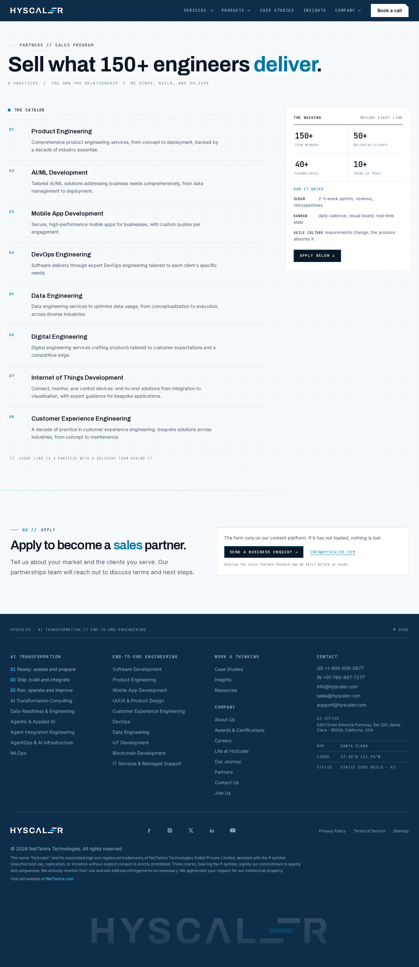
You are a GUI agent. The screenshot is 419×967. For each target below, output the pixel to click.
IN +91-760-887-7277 (341, 677)
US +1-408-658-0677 (340, 668)
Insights (314, 10)
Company (345, 10)
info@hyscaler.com (332, 552)
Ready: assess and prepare (43, 669)
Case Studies (277, 10)
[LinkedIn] (212, 830)
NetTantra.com (60, 878)
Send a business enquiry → (264, 552)
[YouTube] (233, 830)
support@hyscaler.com (341, 705)
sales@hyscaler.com (338, 695)
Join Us (222, 793)
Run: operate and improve (41, 690)
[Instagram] (170, 830)
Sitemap (401, 830)
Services (195, 10)
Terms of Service (369, 830)
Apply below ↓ (317, 255)
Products (233, 10)
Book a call (389, 10)
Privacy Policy (332, 830)
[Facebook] (149, 830)
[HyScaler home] (36, 10)
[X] (191, 830)
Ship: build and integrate (40, 679)
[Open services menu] (212, 10)
